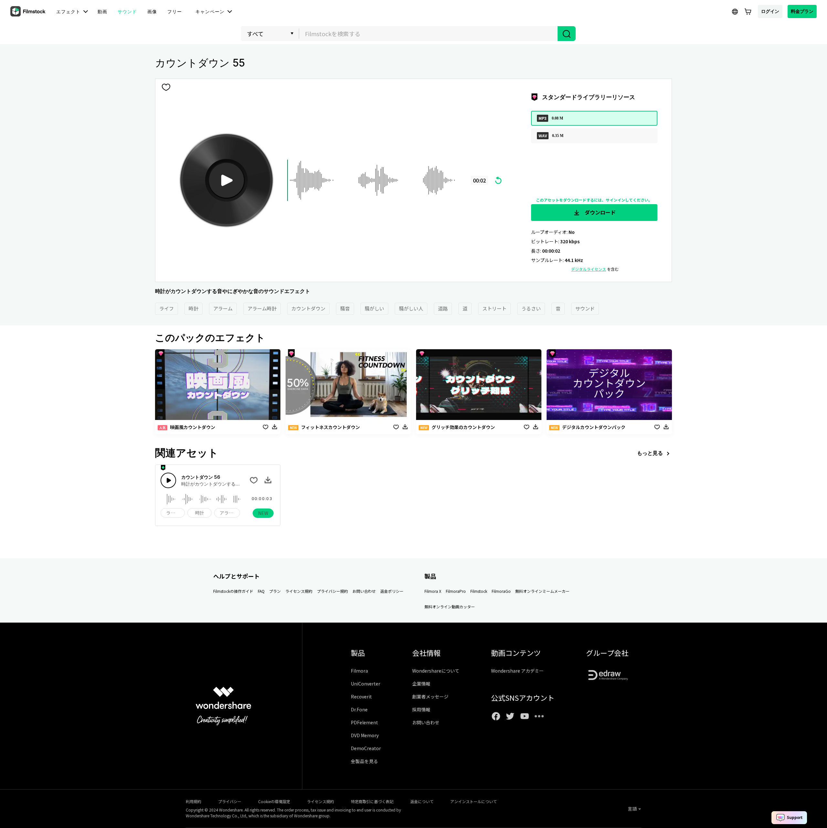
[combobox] (428, 33)
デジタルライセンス (588, 269)
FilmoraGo (501, 591)
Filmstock (478, 591)
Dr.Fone (359, 709)
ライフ (166, 308)
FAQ (261, 591)
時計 (193, 308)
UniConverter (365, 683)
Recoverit (361, 696)
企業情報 (421, 683)
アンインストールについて (473, 801)
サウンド (585, 308)
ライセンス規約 (298, 591)
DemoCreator (366, 748)
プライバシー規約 (332, 591)
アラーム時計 (262, 308)
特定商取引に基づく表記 (372, 801)
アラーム (223, 308)
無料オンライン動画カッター (449, 606)
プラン (275, 591)
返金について (422, 801)
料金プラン (802, 11)
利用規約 (193, 801)
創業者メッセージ (430, 696)
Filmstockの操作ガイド (233, 591)
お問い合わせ (364, 591)
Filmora (359, 670)
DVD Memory (365, 735)
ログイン (770, 11)
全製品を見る (364, 761)
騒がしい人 (411, 308)
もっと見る (650, 453)
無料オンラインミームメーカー (542, 591)
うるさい (531, 308)
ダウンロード (599, 212)
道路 (443, 308)
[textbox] (428, 33)
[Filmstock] (28, 11)
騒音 (345, 308)
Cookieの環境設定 (274, 801)
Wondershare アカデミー (517, 670)
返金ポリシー (391, 591)
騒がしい (374, 308)
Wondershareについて (435, 670)
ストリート (494, 308)
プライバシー (229, 801)
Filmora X (432, 591)
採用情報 (421, 709)
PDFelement (364, 722)
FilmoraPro (456, 591)
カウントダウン (308, 308)
